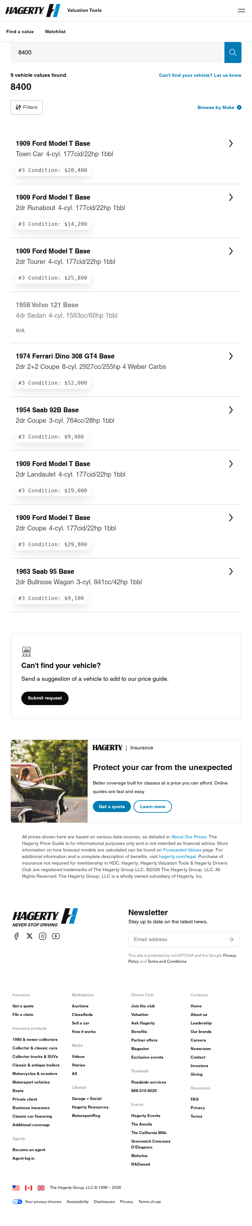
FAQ (195, 1099)
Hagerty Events (145, 1115)
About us (199, 1014)
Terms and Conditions (166, 961)
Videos (78, 1056)
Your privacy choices (43, 1201)
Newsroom (201, 1048)
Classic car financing (32, 1116)
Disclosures (104, 1201)
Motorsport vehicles (31, 1082)
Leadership (201, 1023)
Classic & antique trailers (36, 1065)
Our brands (201, 1031)
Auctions (80, 1006)
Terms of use (149, 1201)
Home (196, 1006)
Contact (198, 1057)
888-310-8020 (144, 1090)
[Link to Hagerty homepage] (45, 917)
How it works (84, 1031)
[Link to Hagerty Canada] (28, 1187)
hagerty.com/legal (177, 856)
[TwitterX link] (29, 936)
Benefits (139, 1031)
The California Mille (149, 1132)
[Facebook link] (16, 936)
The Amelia (141, 1124)
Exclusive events (147, 1057)
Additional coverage (31, 1125)
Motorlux (139, 1155)
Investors (199, 1066)
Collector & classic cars (34, 1048)
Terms (196, 1116)
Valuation (139, 1014)
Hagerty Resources (90, 1107)
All (74, 1073)
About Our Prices (189, 836)
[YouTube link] (55, 936)
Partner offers (144, 1040)
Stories (78, 1065)
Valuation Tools (84, 10)
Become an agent (28, 1150)
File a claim (22, 1014)
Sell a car (80, 1023)
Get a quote (112, 806)
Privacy (198, 1108)
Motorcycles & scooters (34, 1073)
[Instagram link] (42, 936)
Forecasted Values (182, 849)
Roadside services (148, 1082)
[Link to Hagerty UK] (41, 1187)
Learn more (152, 806)
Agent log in (23, 1158)
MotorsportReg (86, 1115)
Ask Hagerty (143, 1023)
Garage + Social (86, 1098)
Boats (18, 1090)
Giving (196, 1074)
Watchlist (55, 31)
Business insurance (31, 1108)
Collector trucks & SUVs (35, 1056)
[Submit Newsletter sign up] (231, 939)
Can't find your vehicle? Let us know (200, 75)
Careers (198, 1040)
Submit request (45, 697)
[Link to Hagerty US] (16, 1187)
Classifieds (82, 1014)
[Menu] (241, 10)
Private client (24, 1099)
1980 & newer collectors (35, 1039)
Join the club (143, 1006)
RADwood (140, 1164)
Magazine (140, 1048)
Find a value (20, 31)
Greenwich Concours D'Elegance (151, 1144)
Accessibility (78, 1201)
